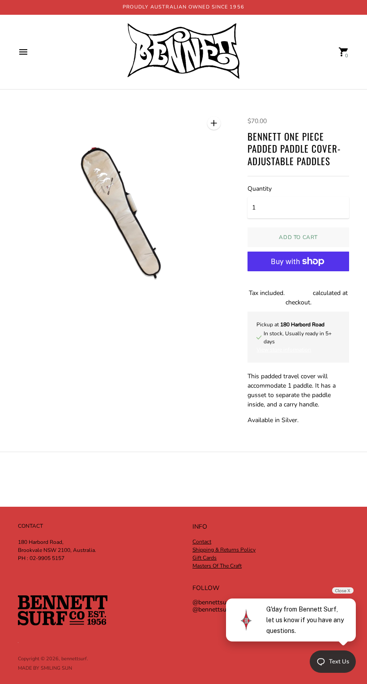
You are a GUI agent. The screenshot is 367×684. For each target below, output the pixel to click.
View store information (283, 349)
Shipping (298, 293)
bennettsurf (74, 658)
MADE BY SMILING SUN (45, 668)
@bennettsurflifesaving (224, 609)
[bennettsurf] (183, 52)
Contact (201, 541)
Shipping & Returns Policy (224, 549)
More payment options (298, 284)
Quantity (260, 188)
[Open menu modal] (23, 52)
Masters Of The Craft (217, 565)
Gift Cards (204, 557)
